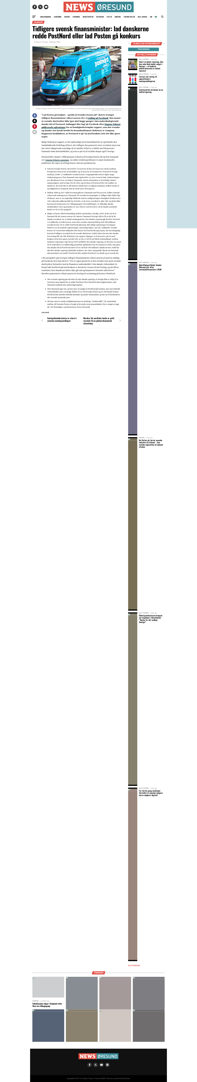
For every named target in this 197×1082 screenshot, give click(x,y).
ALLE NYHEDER (134, 966)
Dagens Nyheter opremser (57, 160)
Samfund (118, 17)
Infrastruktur (88, 17)
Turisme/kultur (129, 17)
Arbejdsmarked (45, 17)
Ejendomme (57, 17)
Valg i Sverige (142, 17)
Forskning (76, 17)
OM (151, 17)
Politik (109, 17)
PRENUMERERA (143, 49)
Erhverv (67, 17)
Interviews (100, 17)
